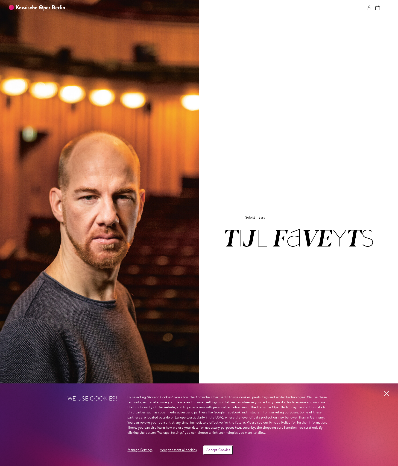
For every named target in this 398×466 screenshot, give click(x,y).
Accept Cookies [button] (218, 450)
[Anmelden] (369, 8)
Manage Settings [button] (140, 450)
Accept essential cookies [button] (178, 450)
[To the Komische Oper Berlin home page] (37, 8)
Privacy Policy (279, 422)
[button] (386, 8)
